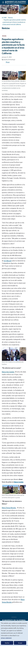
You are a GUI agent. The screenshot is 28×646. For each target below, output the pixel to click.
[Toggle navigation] (3, 2)
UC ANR (4, 17)
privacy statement (6, 638)
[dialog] (14, 633)
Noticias (10, 17)
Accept (20, 643)
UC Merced (7, 261)
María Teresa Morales (9, 508)
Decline (7, 643)
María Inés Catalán (8, 372)
